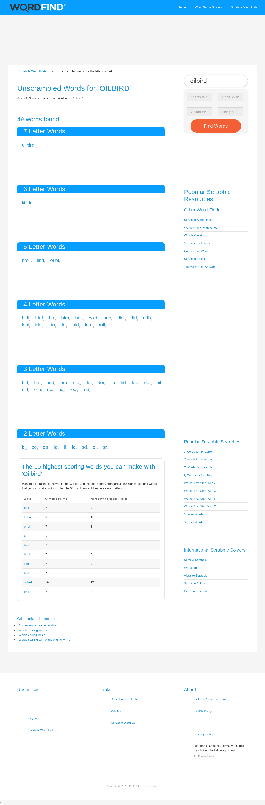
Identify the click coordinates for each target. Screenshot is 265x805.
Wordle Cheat (193, 235)
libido (27, 202)
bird (39, 317)
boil (78, 317)
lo (74, 447)
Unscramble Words (197, 251)
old (25, 389)
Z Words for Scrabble (198, 459)
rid (61, 389)
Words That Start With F (200, 498)
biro (65, 317)
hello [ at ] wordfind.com (210, 699)
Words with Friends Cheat (201, 227)
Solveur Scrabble (195, 559)
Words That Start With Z (200, 483)
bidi (25, 317)
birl (52, 317)
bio (37, 382)
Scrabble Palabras (196, 583)
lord (89, 324)
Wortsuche (191, 567)
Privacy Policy (203, 734)
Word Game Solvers (208, 7)
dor (101, 382)
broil (26, 260)
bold (93, 317)
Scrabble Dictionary (197, 243)
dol (88, 382)
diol (121, 317)
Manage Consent (206, 756)
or (104, 447)
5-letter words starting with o (37, 625)
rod (85, 389)
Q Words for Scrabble (198, 475)
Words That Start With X (200, 506)
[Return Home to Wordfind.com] (36, 12)
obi (147, 382)
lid (123, 382)
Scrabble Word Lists (244, 7)
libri (40, 260)
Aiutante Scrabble (195, 575)
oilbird (28, 145)
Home (182, 7)
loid (75, 324)
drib (147, 317)
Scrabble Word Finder (198, 219)
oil (158, 382)
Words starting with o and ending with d (44, 639)
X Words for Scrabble (198, 467)
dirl (134, 317)
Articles (32, 719)
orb (37, 389)
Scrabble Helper (194, 258)
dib (76, 382)
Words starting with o (32, 630)
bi (24, 447)
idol (25, 324)
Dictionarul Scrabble (197, 591)
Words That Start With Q (200, 490)
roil (102, 324)
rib (49, 389)
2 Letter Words (194, 514)
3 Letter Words (194, 522)
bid (25, 382)
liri (63, 324)
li (65, 447)
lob (135, 382)
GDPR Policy (203, 711)
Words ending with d (32, 635)
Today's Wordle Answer (199, 266)
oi (94, 447)
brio (107, 317)
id (56, 447)
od (84, 447)
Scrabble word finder (124, 699)
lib (112, 382)
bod (50, 382)
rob (73, 389)
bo (34, 447)
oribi (54, 260)
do (45, 447)
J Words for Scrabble (198, 451)
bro (63, 382)
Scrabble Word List (40, 730)
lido (51, 324)
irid (38, 324)
